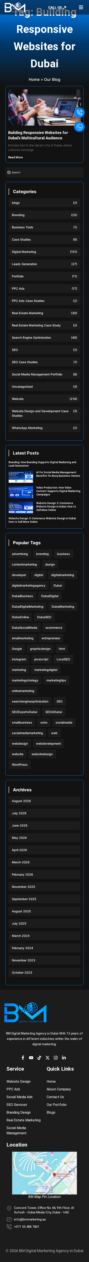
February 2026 (22, 874)
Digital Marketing (24, 252)
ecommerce (54, 627)
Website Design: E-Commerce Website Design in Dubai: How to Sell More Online (56, 507)
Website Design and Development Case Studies (40, 413)
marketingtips (56, 680)
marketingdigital (45, 670)
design (50, 564)
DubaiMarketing (63, 606)
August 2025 (21, 911)
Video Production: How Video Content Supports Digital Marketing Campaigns (58, 491)
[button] (80, 7)
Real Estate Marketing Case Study (36, 325)
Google (17, 648)
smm (43, 722)
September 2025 (24, 899)
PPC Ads (18, 288)
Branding (18, 215)
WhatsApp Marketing (27, 428)
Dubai (58, 585)
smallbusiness (22, 722)
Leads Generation (24, 264)
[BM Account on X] (48, 1058)
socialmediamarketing (27, 733)
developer (19, 575)
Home (34, 79)
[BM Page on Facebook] (24, 1058)
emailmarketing (22, 638)
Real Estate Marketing (27, 313)
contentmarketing (24, 564)
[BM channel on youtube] (32, 1058)
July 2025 (19, 923)
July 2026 (19, 813)
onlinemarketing (23, 691)
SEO (15, 350)
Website (18, 399)
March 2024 (21, 936)
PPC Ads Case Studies (28, 301)
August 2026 (21, 801)
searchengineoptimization (30, 701)
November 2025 (23, 886)
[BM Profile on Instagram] (57, 1058)
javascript (41, 659)
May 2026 (19, 837)
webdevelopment (48, 743)
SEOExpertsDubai (24, 712)
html (62, 648)
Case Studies (21, 239)
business (63, 554)
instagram (19, 659)
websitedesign (42, 754)
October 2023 (22, 972)
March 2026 (21, 862)
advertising (20, 554)
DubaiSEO (44, 617)
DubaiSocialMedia (24, 627)
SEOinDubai (53, 712)
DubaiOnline (20, 617)
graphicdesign (40, 648)
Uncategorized (22, 386)
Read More (15, 157)
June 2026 (19, 825)
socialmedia (64, 722)
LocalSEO (63, 659)
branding (42, 554)
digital (38, 575)
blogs (16, 202)
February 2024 (22, 948)
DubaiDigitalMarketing (27, 606)
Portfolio (18, 276)
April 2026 (19, 850)
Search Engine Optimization (31, 337)
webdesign (20, 743)
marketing (19, 670)
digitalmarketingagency (28, 585)
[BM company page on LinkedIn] (65, 1058)
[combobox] (44, 172)
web (54, 733)
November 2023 (23, 960)
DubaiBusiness (22, 596)
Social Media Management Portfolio (37, 374)
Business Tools (22, 227)
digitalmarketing (62, 575)
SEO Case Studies (25, 362)
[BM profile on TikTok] (40, 1058)
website (17, 754)
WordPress (20, 764)
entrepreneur (51, 638)
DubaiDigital (49, 596)
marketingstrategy (25, 680)
